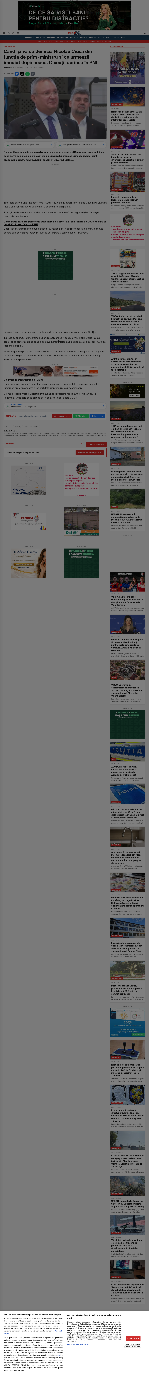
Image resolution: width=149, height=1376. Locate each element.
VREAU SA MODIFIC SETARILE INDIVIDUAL (132, 1346)
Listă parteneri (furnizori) (78, 1344)
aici (58, 1355)
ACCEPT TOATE (133, 1339)
